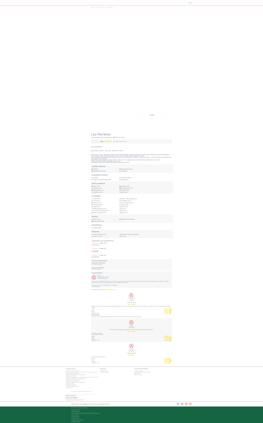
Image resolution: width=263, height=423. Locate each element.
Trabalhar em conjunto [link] (71, 376)
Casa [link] (96, 7)
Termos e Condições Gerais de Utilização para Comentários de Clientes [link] (85, 413)
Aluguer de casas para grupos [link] (73, 380)
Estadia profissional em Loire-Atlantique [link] (75, 374)
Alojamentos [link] (137, 373)
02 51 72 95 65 (71, 398)
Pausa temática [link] (103, 370)
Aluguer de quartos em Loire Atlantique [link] (75, 382)
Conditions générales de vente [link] (77, 420)
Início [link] (92, 7)
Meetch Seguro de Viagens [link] (72, 373)
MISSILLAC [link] (102, 7)
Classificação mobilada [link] (75, 421)
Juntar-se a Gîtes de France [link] (72, 386)
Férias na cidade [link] (138, 374)
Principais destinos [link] (104, 372)
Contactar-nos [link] (69, 387)
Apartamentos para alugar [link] (72, 381)
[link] (93, 141)
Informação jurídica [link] (75, 416)
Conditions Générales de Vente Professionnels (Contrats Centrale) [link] (82, 377)
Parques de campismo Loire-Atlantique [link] (75, 378)
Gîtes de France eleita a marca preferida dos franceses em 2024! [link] (81, 372)
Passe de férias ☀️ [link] (74, 414)
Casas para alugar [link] (70, 383)
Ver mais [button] (152, 115)
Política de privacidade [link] (75, 409)
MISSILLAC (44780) (120, 137)
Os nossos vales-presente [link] (72, 370)
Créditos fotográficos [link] (75, 411)
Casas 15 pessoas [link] (138, 370)
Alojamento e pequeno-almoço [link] (142, 372)
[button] (190, 2)
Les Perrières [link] (110, 7)
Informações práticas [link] (71, 385)
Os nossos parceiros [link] (75, 418)
